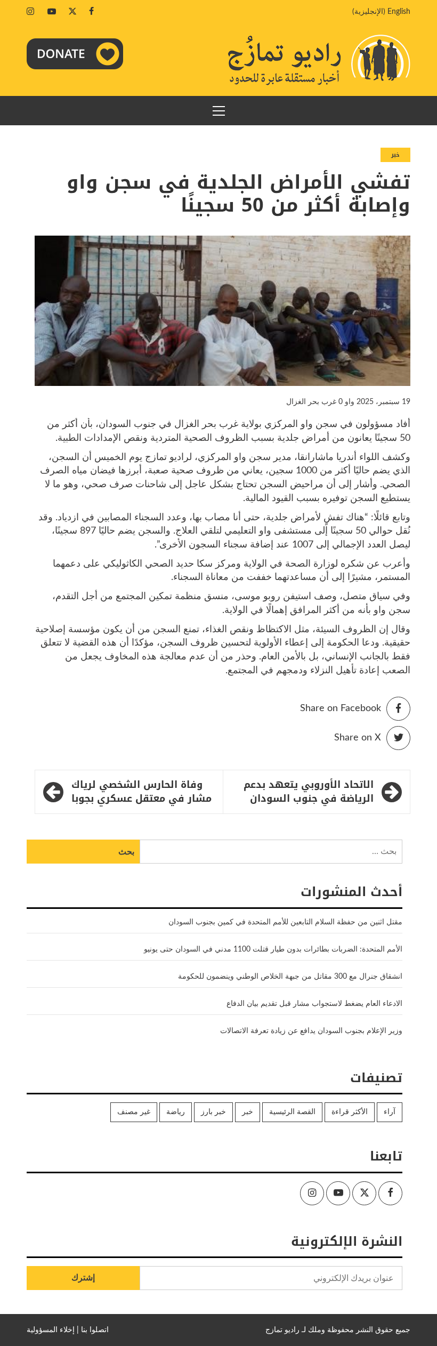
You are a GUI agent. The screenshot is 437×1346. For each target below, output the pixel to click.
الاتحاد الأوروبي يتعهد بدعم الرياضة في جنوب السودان (309, 791)
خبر (395, 154)
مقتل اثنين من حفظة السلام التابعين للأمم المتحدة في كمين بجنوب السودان (285, 922)
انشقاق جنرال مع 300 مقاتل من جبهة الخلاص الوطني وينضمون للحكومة (290, 976)
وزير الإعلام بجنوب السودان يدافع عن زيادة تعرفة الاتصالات (311, 1031)
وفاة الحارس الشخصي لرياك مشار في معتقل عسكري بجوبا (141, 791)
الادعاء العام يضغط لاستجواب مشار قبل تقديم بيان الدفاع (314, 1004)
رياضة (175, 1112)
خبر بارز (213, 1112)
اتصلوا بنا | (93, 1330)
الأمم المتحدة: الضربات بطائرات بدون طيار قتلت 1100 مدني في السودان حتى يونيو (273, 949)
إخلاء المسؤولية (51, 1330)
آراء (389, 1112)
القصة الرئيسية (292, 1112)
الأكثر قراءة (349, 1112)
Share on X (357, 738)
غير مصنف (133, 1112)
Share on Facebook (340, 708)
